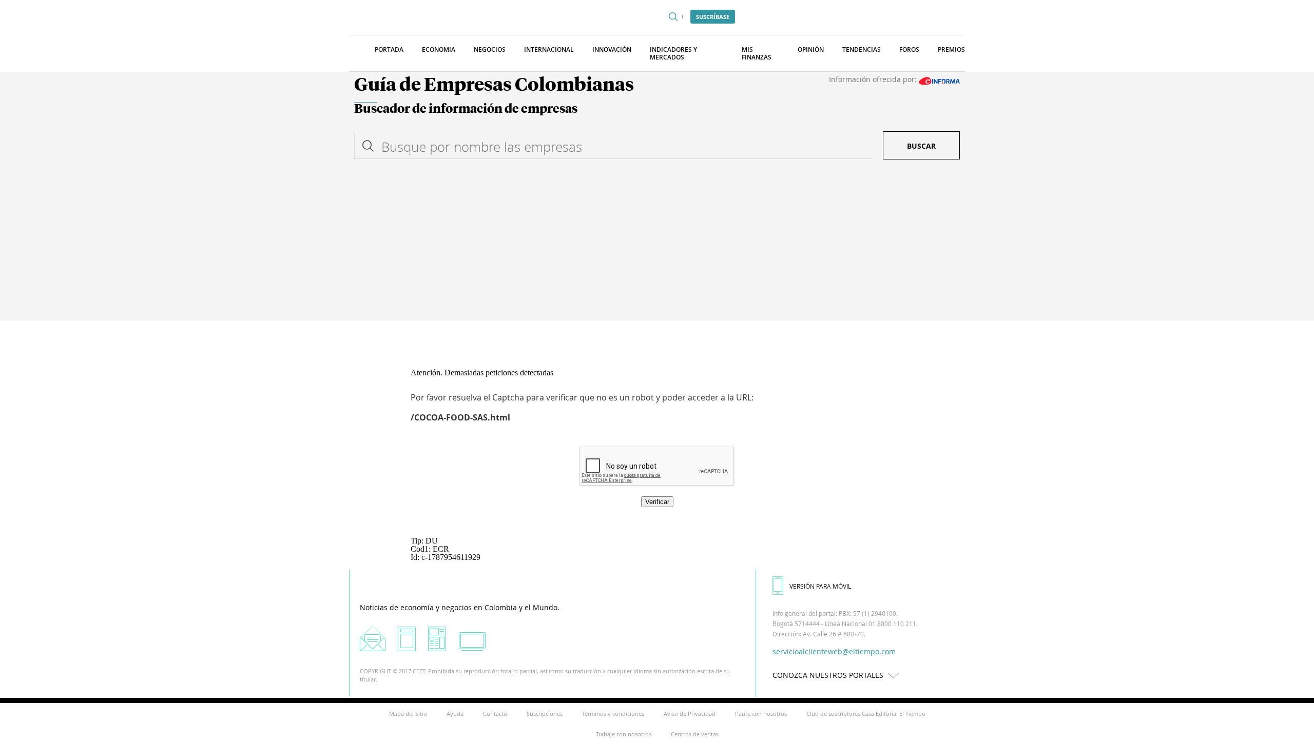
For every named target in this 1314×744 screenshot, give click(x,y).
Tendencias (861, 49)
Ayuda (455, 713)
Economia (438, 49)
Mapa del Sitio (408, 713)
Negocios (490, 49)
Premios (951, 49)
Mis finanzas (756, 53)
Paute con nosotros (761, 713)
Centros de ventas (695, 734)
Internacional (549, 49)
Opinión (811, 49)
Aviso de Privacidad (690, 713)
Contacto (495, 713)
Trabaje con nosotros (623, 734)
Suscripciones (545, 713)
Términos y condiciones (613, 713)
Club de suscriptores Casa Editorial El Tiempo (865, 713)
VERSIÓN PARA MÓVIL (820, 586)
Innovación (611, 49)
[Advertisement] (657, 243)
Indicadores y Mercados (673, 53)
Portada (389, 49)
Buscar (921, 146)
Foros (909, 49)
